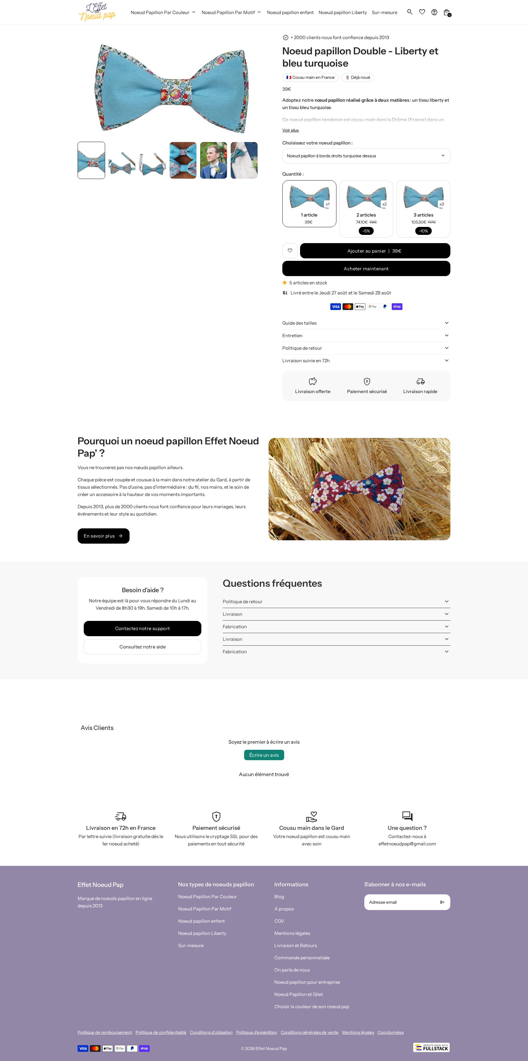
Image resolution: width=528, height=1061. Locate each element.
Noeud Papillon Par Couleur (207, 896)
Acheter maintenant (366, 269)
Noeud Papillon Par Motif (204, 909)
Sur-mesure (191, 945)
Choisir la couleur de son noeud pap (311, 1006)
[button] (91, 160)
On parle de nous (292, 970)
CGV (279, 921)
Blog (279, 896)
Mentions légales (292, 933)
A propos (284, 909)
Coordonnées (391, 1032)
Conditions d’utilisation (211, 1032)
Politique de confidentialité (161, 1032)
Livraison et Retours (295, 945)
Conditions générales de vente (310, 1032)
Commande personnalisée (302, 958)
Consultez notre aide (142, 647)
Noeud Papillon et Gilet (298, 994)
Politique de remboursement (105, 1032)
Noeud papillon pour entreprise (307, 982)
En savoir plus (103, 536)
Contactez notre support (142, 628)
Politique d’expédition (256, 1032)
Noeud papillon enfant (201, 921)
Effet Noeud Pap (271, 1048)
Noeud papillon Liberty (202, 933)
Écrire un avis (264, 755)
